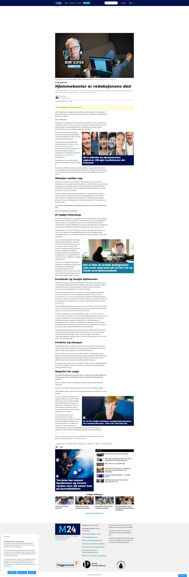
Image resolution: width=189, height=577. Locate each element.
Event (79, 3)
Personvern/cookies (60, 539)
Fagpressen (103, 555)
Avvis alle (32, 572)
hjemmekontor (61, 444)
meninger (81, 444)
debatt (98, 444)
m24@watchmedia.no (98, 547)
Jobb (66, 3)
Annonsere (72, 3)
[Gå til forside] (58, 3)
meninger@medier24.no (79, 438)
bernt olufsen (107, 444)
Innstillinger (182, 575)
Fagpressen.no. (8, 566)
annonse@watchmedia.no (96, 543)
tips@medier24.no (91, 537)
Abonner (86, 3)
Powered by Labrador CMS (94, 574)
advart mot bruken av (67, 155)
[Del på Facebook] (56, 447)
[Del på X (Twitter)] (59, 447)
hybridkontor (72, 444)
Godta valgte (22, 572)
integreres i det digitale (62, 308)
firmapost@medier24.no (90, 552)
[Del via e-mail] (61, 447)
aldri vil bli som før (70, 125)
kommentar (90, 444)
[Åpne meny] (132, 3)
